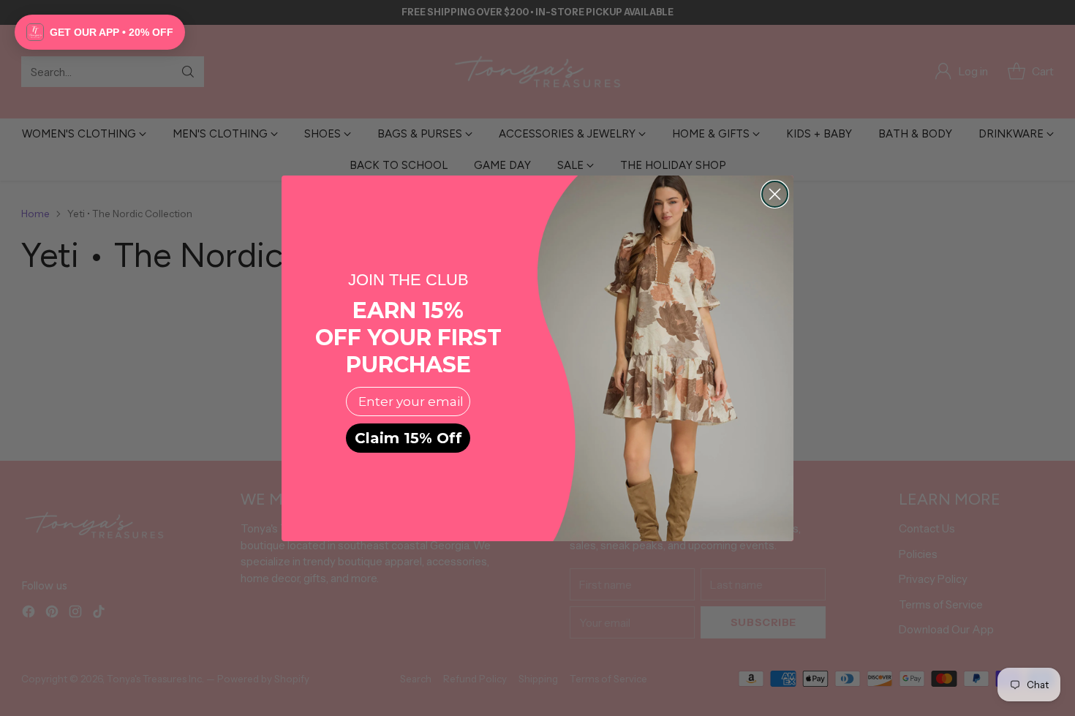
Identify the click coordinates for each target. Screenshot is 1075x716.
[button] (100, 32)
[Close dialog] (775, 194)
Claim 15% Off (408, 438)
